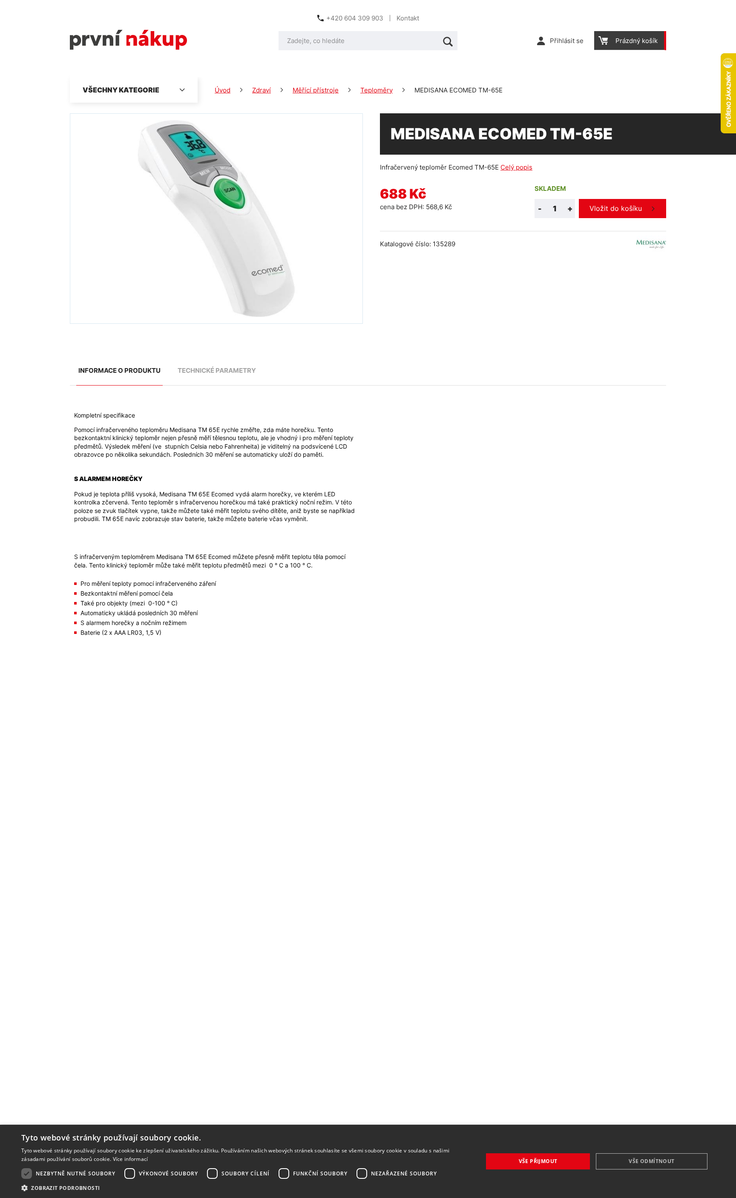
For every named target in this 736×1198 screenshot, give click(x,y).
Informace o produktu (119, 370)
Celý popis (516, 167)
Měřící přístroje (316, 90)
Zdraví (261, 90)
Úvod (222, 90)
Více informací (130, 1159)
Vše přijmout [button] (538, 1161)
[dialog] (368, 1161)
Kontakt (408, 18)
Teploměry (376, 90)
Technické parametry (217, 370)
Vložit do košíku (615, 208)
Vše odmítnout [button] (651, 1161)
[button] (245, 1188)
